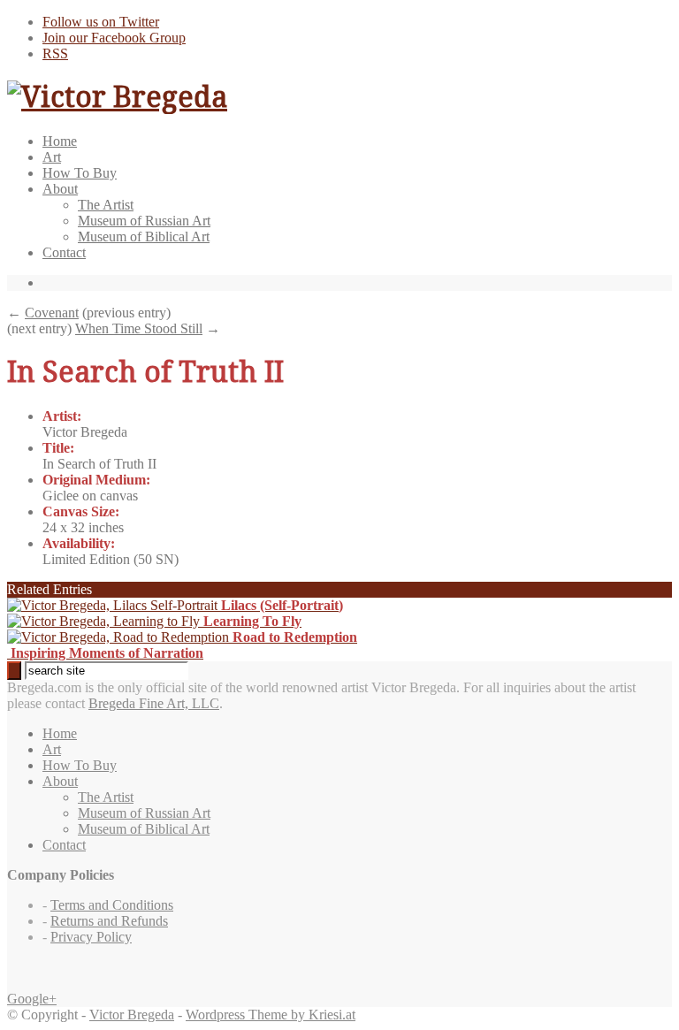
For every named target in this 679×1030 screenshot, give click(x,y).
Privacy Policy (91, 936)
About (60, 188)
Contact (64, 252)
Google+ (32, 998)
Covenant (52, 312)
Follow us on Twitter (100, 21)
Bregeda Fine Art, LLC (153, 703)
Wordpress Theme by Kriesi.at (270, 1014)
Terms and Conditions (111, 904)
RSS (55, 53)
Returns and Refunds (109, 920)
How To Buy (79, 172)
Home (59, 141)
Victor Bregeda (131, 1014)
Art (51, 156)
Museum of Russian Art (144, 220)
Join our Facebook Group (114, 37)
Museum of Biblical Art (144, 236)
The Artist (106, 204)
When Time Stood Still (138, 328)
